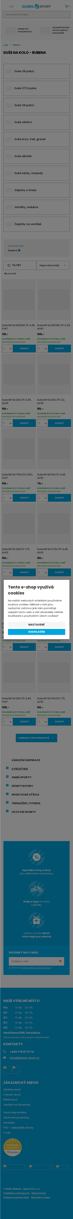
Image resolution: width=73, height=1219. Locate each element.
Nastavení (36, 625)
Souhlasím (36, 632)
